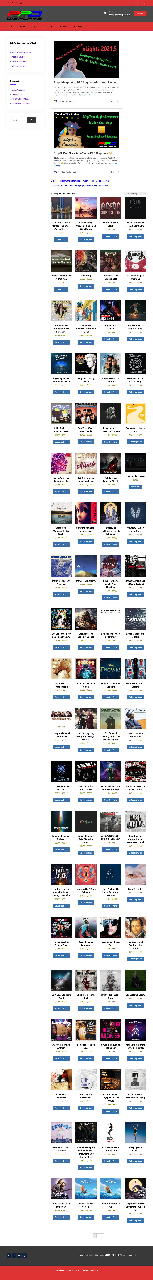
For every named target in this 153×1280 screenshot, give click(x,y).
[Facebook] (9, 1255)
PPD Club (48, 26)
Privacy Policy (73, 1270)
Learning (62, 26)
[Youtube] (24, 1255)
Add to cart (61, 239)
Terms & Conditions (90, 1270)
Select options (86, 239)
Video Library (17, 94)
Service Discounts (19, 61)
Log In (144, 3)
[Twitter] (19, 1255)
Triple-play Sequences (21, 52)
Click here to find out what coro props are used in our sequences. (80, 185)
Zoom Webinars (18, 90)
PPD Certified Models (21, 99)
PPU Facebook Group (21, 103)
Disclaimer (59, 1270)
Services (21, 26)
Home (9, 26)
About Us (78, 26)
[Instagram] (14, 1255)
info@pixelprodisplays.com (120, 15)
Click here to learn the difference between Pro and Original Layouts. (81, 181)
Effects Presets (18, 66)
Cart (136, 3)
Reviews (140, 14)
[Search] (31, 120)
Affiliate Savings (18, 57)
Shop (34, 26)
